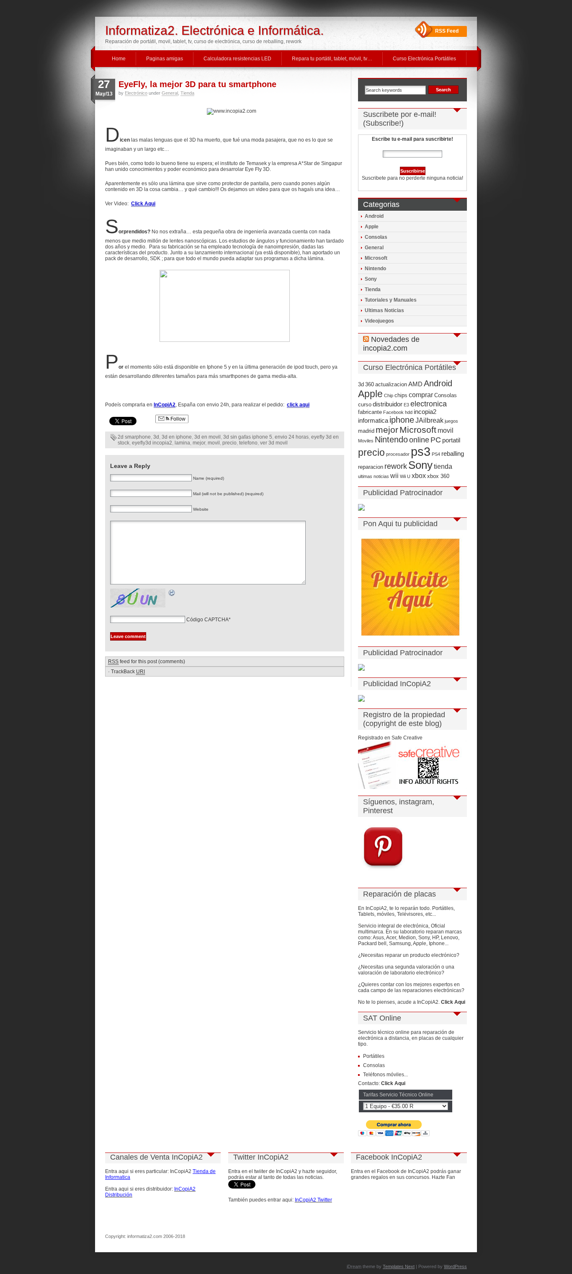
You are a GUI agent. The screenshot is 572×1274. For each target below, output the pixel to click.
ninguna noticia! (444, 178)
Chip (388, 395)
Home (119, 59)
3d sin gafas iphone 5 (247, 437)
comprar (421, 394)
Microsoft (376, 258)
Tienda (187, 93)
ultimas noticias (373, 476)
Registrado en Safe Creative (390, 738)
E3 (406, 404)
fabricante (370, 412)
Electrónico (136, 93)
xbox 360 (438, 476)
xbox (419, 475)
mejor (199, 443)
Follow (177, 419)
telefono (248, 443)
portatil (451, 440)
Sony (371, 279)
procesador (398, 454)
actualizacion (391, 384)
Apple (372, 227)
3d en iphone (177, 437)
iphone (401, 419)
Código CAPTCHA (207, 620)
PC (435, 440)
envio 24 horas (292, 437)
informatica (373, 420)
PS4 (436, 454)
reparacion (370, 467)
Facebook (393, 412)
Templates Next (399, 1266)
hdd (408, 412)
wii (394, 475)
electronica (428, 404)
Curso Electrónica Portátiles (424, 59)
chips (400, 395)
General (170, 93)
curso (364, 404)
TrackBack (128, 671)
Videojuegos (379, 321)
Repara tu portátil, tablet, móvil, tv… (332, 59)
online (419, 440)
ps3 (420, 451)
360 (369, 384)
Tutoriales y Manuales (391, 300)
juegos (451, 421)
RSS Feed (447, 31)
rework (395, 466)
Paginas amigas (164, 59)
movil (214, 443)
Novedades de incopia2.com (391, 343)
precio (229, 443)
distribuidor (387, 404)
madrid (366, 431)
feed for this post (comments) (146, 661)
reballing (452, 453)
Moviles (366, 440)
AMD (415, 384)
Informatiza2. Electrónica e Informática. (214, 30)
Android (374, 216)
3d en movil (207, 437)
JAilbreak (429, 420)
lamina (182, 443)
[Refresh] (172, 594)
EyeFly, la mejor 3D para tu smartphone (197, 84)
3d (156, 437)
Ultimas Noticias (384, 310)
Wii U (405, 476)
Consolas (376, 237)
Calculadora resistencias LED (237, 59)
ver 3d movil (274, 443)
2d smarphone (134, 437)
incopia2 (425, 411)
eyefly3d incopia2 (152, 443)
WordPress (455, 1266)
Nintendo (375, 268)
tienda (443, 466)
